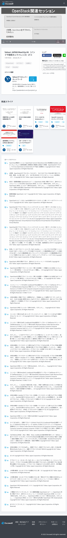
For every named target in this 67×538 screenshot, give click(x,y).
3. (7, 182)
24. (8, 406)
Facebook (48, 55)
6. (7, 207)
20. (8, 366)
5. (7, 201)
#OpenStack (9, 63)
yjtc (24, 145)
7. (7, 227)
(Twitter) (58, 55)
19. (8, 356)
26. (8, 423)
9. (7, 262)
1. (7, 163)
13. (8, 297)
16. (8, 323)
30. (8, 460)
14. (8, 308)
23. (8, 395)
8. (7, 249)
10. (8, 268)
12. (8, 285)
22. (8, 385)
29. (8, 456)
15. (8, 314)
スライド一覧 (32, 79)
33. (8, 486)
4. (7, 194)
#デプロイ (20, 63)
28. (8, 447)
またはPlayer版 (57, 57)
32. (8, 477)
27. (8, 435)
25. (8, 416)
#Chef (7, 67)
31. (8, 471)
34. (8, 492)
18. (8, 345)
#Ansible (15, 67)
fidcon (47, 122)
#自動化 (28, 63)
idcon (40, 122)
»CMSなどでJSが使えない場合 (56, 61)
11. (8, 277)
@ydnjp (14, 81)
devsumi (9, 145)
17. (8, 335)
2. (7, 173)
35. (8, 505)
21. (8, 373)
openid (57, 122)
